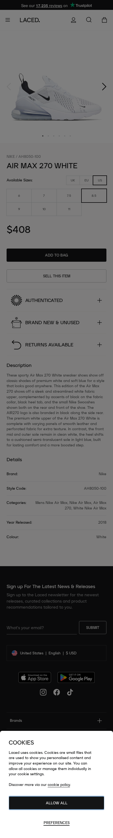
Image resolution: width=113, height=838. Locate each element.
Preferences (57, 822)
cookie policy (59, 784)
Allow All (56, 802)
